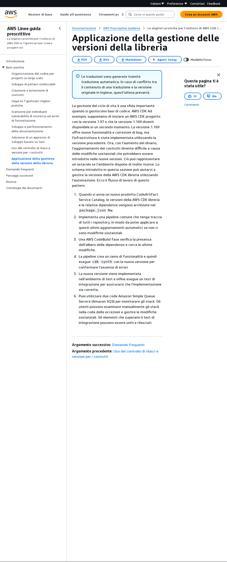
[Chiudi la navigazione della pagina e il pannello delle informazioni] (218, 74)
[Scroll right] (122, 14)
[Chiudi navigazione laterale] (60, 28)
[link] (184, 28)
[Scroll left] (25, 14)
